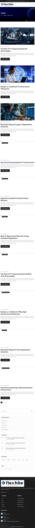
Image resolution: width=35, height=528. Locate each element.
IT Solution (4, 330)
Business (8, 459)
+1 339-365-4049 (6, 517)
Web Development (6, 292)
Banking (3, 459)
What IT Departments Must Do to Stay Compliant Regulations (15, 237)
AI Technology (4, 420)
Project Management (21, 506)
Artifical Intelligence (21, 498)
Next (6, 402)
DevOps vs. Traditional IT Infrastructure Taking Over (15, 443)
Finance (22, 459)
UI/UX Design (5, 216)
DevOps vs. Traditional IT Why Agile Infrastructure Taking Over (14, 313)
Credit (19, 459)
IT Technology (5, 29)
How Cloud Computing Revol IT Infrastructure (17, 162)
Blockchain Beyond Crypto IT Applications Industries (15, 448)
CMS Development (21, 502)
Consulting (14, 459)
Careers (3, 504)
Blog (2, 500)
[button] (34, 4)
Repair (27, 459)
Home (3, 498)
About (3, 502)
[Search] (31, 411)
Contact (3, 506)
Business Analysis (20, 500)
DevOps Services (20, 504)
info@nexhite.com (6, 514)
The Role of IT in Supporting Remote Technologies (15, 437)
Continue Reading (5, 59)
